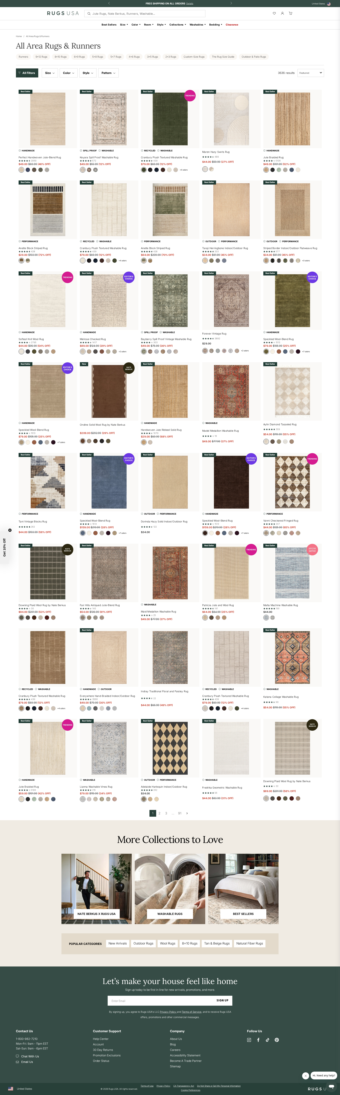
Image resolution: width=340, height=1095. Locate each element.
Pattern (107, 73)
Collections (176, 24)
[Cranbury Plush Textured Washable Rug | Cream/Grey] (231, 657)
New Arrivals (118, 943)
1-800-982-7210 (27, 1039)
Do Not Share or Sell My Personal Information (219, 1086)
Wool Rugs (167, 943)
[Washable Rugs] (170, 889)
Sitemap (175, 1066)
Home (19, 36)
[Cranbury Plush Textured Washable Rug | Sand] (48, 657)
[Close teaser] (10, 530)
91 (179, 813)
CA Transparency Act (183, 1086)
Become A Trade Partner (186, 1061)
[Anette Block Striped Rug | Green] (170, 209)
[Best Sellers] (243, 889)
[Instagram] (249, 1040)
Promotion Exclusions (107, 1055)
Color (135, 24)
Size (123, 24)
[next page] (187, 813)
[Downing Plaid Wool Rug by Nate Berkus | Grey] (292, 748)
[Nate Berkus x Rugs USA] (96, 889)
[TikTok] (267, 1040)
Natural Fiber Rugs (249, 943)
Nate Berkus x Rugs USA (97, 914)
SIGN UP (222, 1000)
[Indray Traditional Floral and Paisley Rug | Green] (170, 657)
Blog (173, 1044)
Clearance (232, 24)
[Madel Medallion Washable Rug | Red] (231, 391)
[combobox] (311, 73)
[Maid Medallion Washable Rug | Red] (170, 573)
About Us (176, 1039)
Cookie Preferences (190, 1090)
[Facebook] (258, 1040)
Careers (175, 1050)
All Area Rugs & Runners (37, 36)
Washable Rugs (169, 914)
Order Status (101, 1061)
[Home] (63, 14)
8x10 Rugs (189, 943)
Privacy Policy (163, 1086)
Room (147, 24)
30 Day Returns (103, 1050)
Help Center (101, 1039)
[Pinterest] (277, 1040)
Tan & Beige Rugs (217, 943)
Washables (196, 24)
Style (160, 24)
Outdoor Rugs (143, 943)
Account (98, 1044)
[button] (28, 72)
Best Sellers (109, 24)
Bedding (214, 24)
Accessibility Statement (185, 1055)
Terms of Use (147, 1086)
